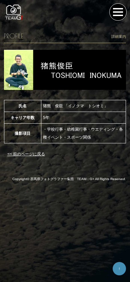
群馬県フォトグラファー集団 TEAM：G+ (62, 179)
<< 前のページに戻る (26, 154)
